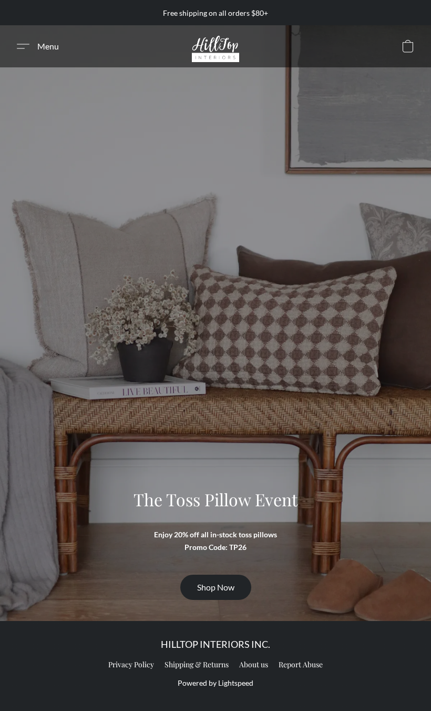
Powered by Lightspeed (215, 682)
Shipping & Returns (197, 664)
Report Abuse (301, 664)
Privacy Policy (131, 664)
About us (253, 664)
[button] (215, 46)
